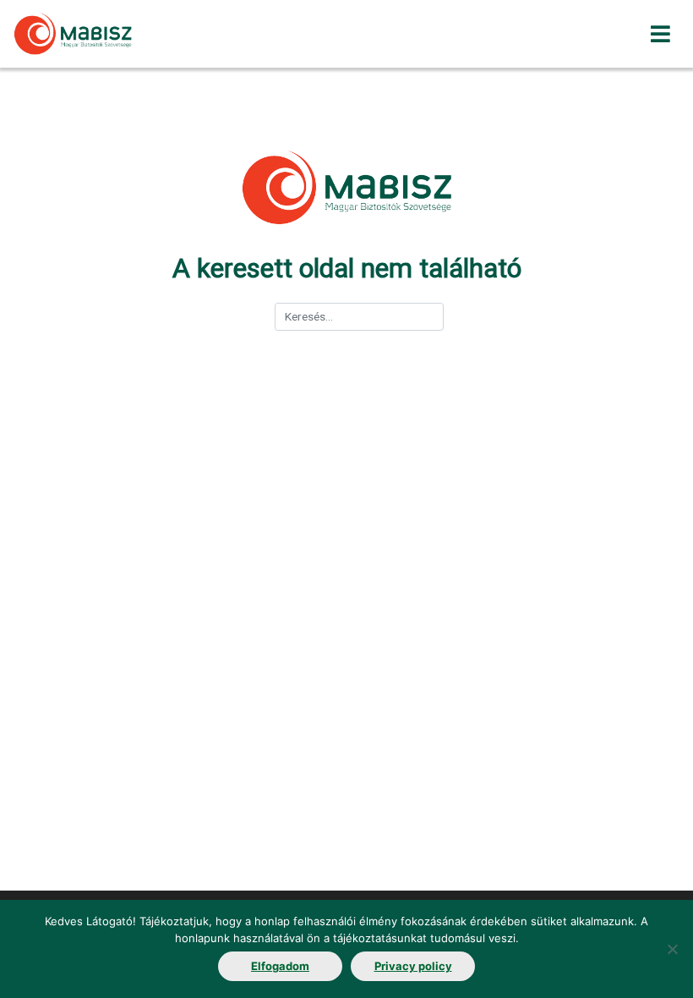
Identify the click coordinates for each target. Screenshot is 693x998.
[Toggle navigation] (660, 34)
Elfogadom (280, 966)
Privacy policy (413, 966)
